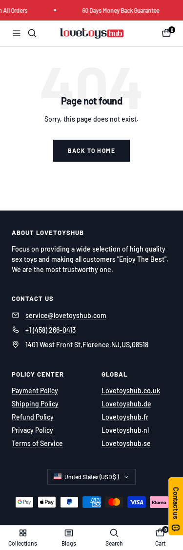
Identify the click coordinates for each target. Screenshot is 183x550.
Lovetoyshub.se (126, 443)
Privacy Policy (32, 430)
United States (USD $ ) (91, 476)
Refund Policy (33, 417)
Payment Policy (35, 390)
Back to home (91, 150)
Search (114, 543)
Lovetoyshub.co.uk (131, 390)
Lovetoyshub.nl (125, 430)
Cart (160, 543)
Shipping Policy (35, 404)
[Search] (32, 33)
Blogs (68, 543)
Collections (22, 543)
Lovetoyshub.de (126, 404)
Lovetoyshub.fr (125, 417)
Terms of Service (37, 443)
